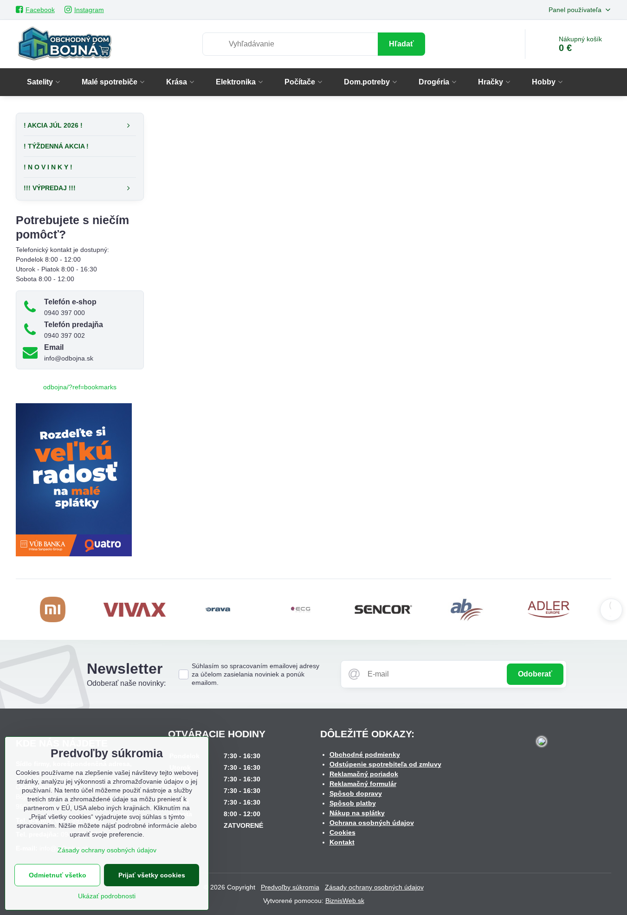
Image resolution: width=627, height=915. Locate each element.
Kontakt (342, 842)
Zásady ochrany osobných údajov (374, 887)
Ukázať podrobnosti (107, 896)
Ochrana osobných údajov (372, 822)
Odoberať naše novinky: (126, 683)
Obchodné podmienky (365, 754)
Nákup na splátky (357, 813)
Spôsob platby (353, 803)
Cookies (343, 832)
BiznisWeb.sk (344, 900)
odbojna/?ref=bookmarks (79, 387)
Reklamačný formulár (363, 783)
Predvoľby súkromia (290, 887)
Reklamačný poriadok (364, 774)
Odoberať (535, 674)
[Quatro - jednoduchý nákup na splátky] (74, 554)
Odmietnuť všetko (57, 875)
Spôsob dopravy (356, 793)
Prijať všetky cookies (151, 875)
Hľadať (401, 44)
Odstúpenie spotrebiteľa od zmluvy (385, 764)
